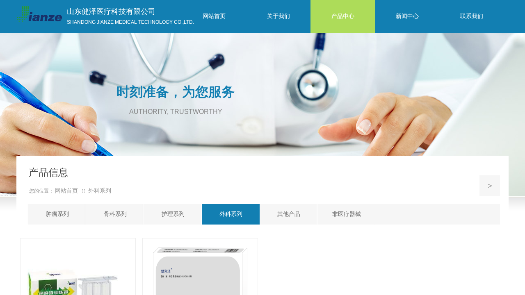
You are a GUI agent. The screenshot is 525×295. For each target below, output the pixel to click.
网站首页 (66, 191)
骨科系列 (115, 214)
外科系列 (230, 214)
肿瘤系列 (57, 214)
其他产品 (288, 214)
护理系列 (173, 214)
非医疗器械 (346, 214)
